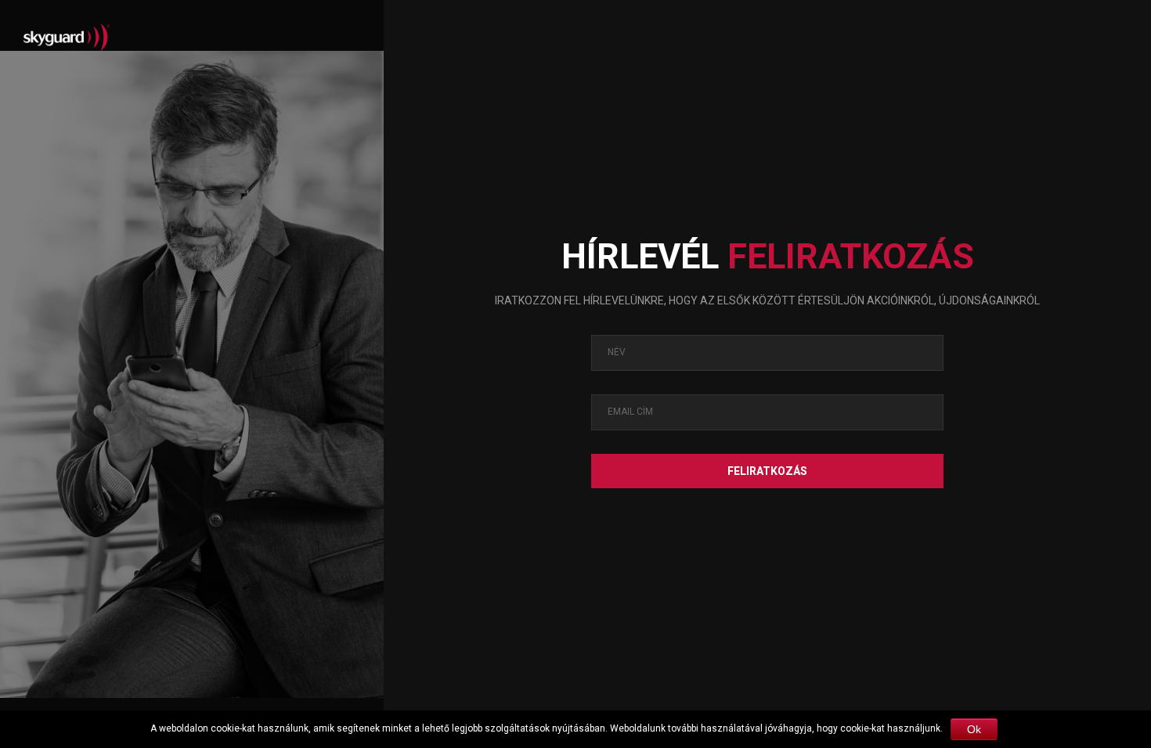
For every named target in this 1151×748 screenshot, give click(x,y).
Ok (974, 729)
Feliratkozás (767, 471)
